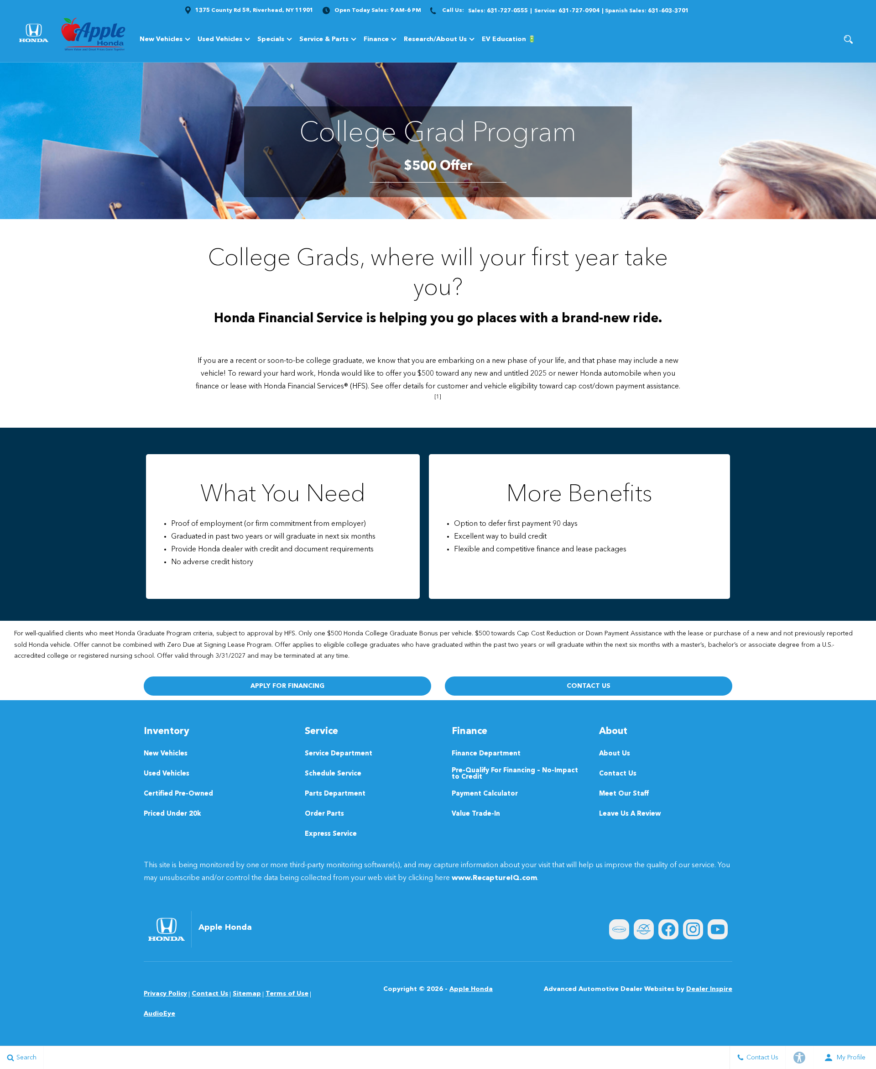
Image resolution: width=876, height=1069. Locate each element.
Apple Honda (471, 989)
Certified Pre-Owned (178, 794)
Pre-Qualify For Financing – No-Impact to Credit (515, 774)
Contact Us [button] (588, 686)
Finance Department (486, 753)
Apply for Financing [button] (287, 686)
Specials (270, 39)
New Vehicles (161, 39)
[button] (848, 39)
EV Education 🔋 (509, 39)
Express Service (331, 834)
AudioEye (159, 1014)
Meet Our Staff (624, 794)
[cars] (619, 929)
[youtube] (718, 929)
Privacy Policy (165, 993)
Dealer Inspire (709, 989)
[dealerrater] (644, 929)
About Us (614, 753)
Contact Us (617, 773)
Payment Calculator (485, 794)
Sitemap (247, 993)
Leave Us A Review (630, 814)
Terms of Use (287, 993)
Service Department (338, 753)
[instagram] (693, 929)
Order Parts (324, 814)
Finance (376, 39)
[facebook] (668, 929)
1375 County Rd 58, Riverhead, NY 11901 (254, 10)
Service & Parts (324, 39)
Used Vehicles (220, 39)
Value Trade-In (476, 814)
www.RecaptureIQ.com (494, 878)
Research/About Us (435, 39)
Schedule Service (333, 773)
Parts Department (335, 794)
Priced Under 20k (172, 814)
